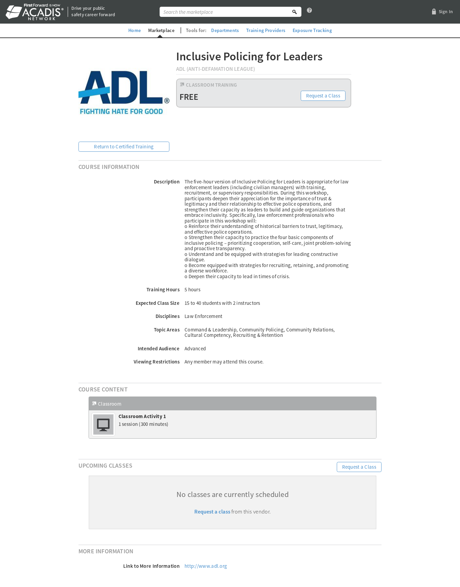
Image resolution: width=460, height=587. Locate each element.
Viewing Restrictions (156, 361)
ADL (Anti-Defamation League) (215, 68)
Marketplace (161, 30)
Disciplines (167, 316)
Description (166, 181)
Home (134, 30)
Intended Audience (158, 348)
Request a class (212, 511)
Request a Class (323, 95)
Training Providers (265, 30)
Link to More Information (151, 566)
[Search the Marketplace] (294, 12)
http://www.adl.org (206, 566)
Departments (225, 30)
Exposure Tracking (312, 30)
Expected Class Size (157, 303)
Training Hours (162, 289)
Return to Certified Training (124, 146)
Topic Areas (166, 329)
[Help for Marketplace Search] (309, 12)
